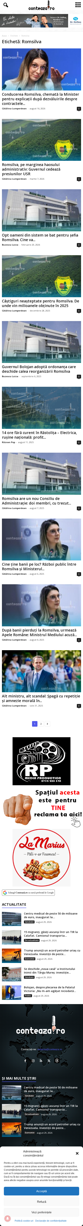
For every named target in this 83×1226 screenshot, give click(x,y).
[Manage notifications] (7, 1218)
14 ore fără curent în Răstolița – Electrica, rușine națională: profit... (39, 435)
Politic (28, 995)
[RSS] (42, 1061)
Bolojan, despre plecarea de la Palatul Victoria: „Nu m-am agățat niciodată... (50, 989)
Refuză (41, 1201)
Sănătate (29, 922)
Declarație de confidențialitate (51, 1220)
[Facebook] (26, 1061)
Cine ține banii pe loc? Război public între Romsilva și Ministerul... (39, 566)
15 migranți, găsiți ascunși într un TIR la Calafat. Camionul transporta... (51, 933)
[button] (77, 1153)
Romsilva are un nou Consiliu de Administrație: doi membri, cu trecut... (36, 501)
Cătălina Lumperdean (14, 108)
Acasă (4, 35)
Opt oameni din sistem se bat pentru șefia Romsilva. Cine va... (40, 237)
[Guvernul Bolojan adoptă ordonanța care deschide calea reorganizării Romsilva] (41, 342)
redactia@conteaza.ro (49, 1049)
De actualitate (32, 940)
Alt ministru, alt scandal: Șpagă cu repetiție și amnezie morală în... (41, 698)
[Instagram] (34, 1061)
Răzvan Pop (8, 442)
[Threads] (57, 1061)
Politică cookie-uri (24, 1220)
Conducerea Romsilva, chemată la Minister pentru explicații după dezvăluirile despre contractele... (40, 99)
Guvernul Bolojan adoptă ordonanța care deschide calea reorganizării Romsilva (39, 369)
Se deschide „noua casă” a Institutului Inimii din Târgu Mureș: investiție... (49, 970)
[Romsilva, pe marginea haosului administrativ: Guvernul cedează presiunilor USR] (41, 140)
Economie (29, 958)
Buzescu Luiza (10, 244)
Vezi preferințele (41, 1212)
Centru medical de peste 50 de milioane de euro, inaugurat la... (50, 915)
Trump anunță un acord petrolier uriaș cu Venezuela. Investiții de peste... (52, 952)
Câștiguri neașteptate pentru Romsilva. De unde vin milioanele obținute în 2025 (40, 303)
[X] (50, 1061)
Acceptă (41, 1191)
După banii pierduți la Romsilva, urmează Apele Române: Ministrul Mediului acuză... (39, 632)
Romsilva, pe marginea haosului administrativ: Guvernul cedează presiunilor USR (31, 169)
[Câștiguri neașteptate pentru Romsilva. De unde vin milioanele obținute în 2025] (41, 276)
